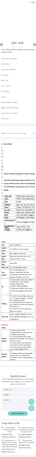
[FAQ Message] (31, 408)
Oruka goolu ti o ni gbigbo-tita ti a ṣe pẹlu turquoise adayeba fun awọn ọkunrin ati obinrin (9, 450)
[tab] (17, 140)
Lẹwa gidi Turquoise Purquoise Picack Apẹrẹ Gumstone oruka (25, 435)
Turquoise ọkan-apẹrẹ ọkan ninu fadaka (24, 446)
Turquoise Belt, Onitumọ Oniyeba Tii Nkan (9, 435)
